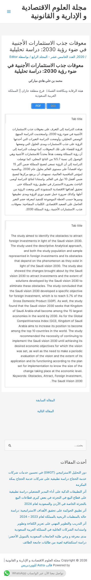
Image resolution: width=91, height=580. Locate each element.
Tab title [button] (76, 119)
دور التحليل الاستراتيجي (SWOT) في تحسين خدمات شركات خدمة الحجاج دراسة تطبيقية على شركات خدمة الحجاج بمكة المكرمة (47, 478)
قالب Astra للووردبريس (36, 565)
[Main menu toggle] (8, 11)
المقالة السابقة (45, 400)
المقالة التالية (45, 411)
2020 (80, 57)
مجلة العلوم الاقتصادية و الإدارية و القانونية (54, 11)
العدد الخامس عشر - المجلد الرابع (53, 57)
